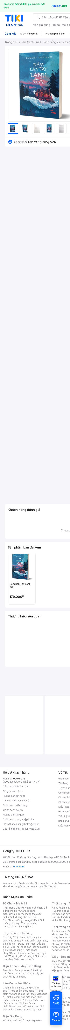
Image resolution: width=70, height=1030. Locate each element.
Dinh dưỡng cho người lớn (23, 920)
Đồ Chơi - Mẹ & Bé (15, 903)
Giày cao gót (59, 960)
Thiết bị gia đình (33, 1020)
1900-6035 (18, 778)
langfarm (20, 886)
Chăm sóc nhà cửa (24, 959)
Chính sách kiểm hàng (15, 805)
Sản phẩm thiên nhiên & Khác (22, 999)
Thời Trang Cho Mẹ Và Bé (17, 907)
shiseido (8, 886)
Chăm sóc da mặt (13, 987)
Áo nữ (55, 907)
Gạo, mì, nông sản (21, 946)
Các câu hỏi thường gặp (16, 786)
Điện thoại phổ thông (20, 973)
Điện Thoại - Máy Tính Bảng (22, 966)
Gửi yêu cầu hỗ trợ (13, 791)
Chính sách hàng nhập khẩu (18, 819)
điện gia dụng (41, 24)
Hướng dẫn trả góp (13, 814)
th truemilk (42, 883)
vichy (39, 886)
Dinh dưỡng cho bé (20, 917)
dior (16, 883)
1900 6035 (18, 866)
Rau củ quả (15, 940)
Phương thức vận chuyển (16, 800)
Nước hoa (15, 1006)
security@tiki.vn (31, 828)
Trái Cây (7, 937)
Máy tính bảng (18, 976)
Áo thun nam (59, 931)
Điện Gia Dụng (12, 1016)
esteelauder (27, 883)
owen (62, 883)
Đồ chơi (37, 907)
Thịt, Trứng (20, 937)
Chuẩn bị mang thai (21, 926)
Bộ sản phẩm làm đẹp (23, 1008)
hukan (30, 886)
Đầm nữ (64, 907)
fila (45, 886)
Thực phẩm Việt (32, 940)
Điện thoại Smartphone (16, 970)
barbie (53, 883)
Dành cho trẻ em (19, 953)
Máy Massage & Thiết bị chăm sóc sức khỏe (25, 995)
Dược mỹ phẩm (33, 1009)
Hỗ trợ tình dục (31, 1006)
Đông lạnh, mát (26, 943)
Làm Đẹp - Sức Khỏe (16, 983)
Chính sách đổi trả (13, 809)
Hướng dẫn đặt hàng (14, 795)
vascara (7, 883)
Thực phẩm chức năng (21, 990)
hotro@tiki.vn (31, 824)
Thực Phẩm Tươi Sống (17, 933)
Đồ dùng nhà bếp (12, 1020)
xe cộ (56, 24)
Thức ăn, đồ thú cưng (20, 956)
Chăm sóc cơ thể (19, 993)
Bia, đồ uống (15, 950)
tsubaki (53, 886)
